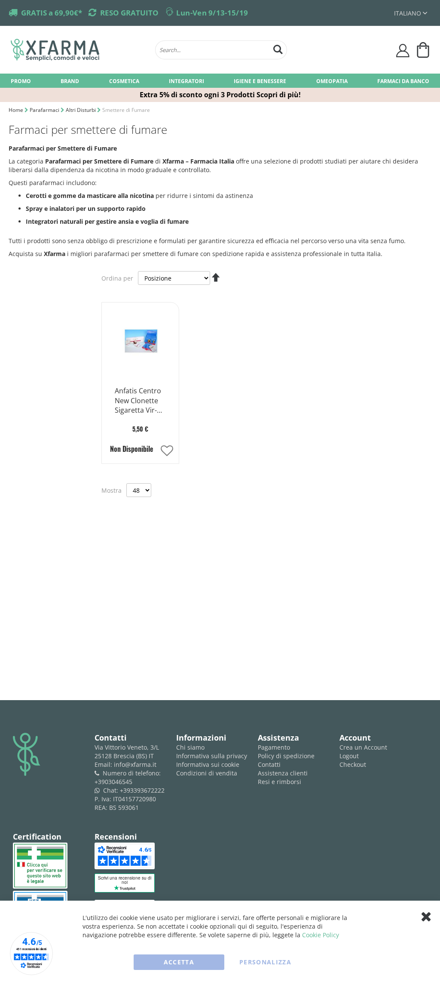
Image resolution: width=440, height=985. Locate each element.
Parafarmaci (45, 110)
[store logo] (79, 50)
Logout (349, 756)
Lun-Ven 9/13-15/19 (212, 13)
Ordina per (117, 278)
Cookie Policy (320, 935)
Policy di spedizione (286, 756)
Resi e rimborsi (279, 782)
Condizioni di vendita (206, 773)
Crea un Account (363, 747)
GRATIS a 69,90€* (51, 13)
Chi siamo (190, 747)
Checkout (352, 764)
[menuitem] (21, 81)
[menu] (220, 81)
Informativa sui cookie (207, 764)
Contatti (269, 764)
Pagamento (274, 747)
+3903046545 (113, 782)
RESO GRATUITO (129, 13)
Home (16, 110)
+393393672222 (142, 790)
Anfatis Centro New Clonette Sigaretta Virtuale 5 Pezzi (138, 401)
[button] (410, 13)
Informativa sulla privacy (211, 756)
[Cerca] (278, 48)
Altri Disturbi (81, 110)
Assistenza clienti (283, 773)
